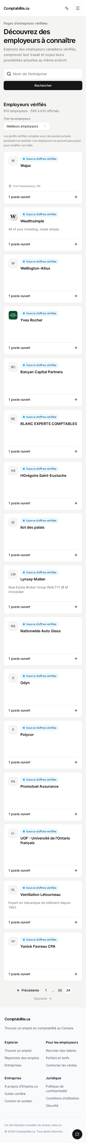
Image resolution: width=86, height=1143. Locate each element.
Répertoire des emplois (22, 1058)
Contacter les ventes (61, 1065)
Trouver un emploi (18, 1050)
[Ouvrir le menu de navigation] (77, 8)
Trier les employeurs (17, 118)
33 (60, 990)
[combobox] (46, 74)
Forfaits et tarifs (57, 1058)
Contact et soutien (18, 1101)
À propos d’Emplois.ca (21, 1086)
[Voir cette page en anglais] (66, 8)
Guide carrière (15, 1094)
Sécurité (52, 1105)
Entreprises (13, 1065)
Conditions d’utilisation (62, 1098)
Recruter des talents (61, 1050)
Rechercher (43, 85)
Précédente (30, 990)
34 (68, 990)
